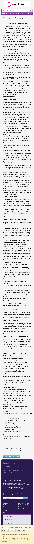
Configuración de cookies (11, 456)
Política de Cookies (24, 505)
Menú (6, 13)
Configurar (5, 530)
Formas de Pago (23, 507)
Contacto (23, 13)
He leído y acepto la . (16, 494)
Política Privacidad (8, 505)
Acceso (14, 13)
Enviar (25, 498)
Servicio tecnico (23, 508)
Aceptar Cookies (21, 530)
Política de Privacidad (8, 490)
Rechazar (12, 530)
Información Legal (23, 503)
